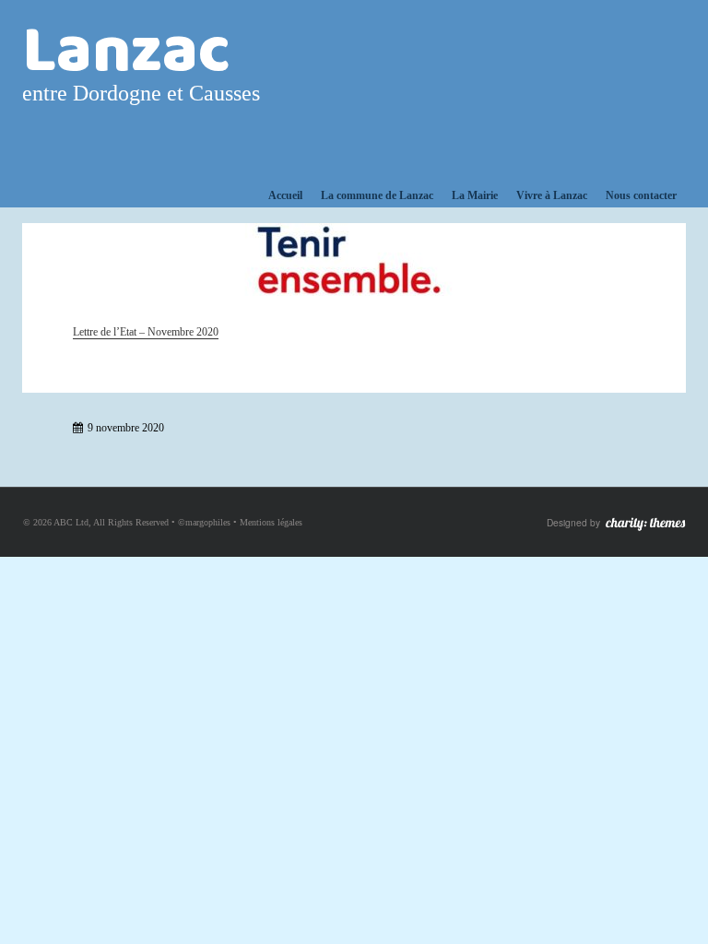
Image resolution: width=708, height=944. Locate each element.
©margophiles (204, 522)
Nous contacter (641, 195)
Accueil (285, 195)
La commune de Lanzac (377, 195)
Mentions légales (271, 522)
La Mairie (475, 195)
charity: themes (645, 524)
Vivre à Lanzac (551, 195)
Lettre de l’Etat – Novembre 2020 (145, 331)
